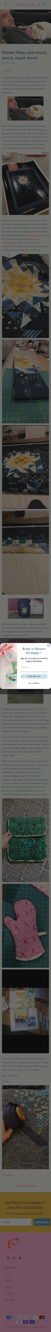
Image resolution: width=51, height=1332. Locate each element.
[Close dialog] (48, 645)
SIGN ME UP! (34, 676)
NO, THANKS (34, 683)
